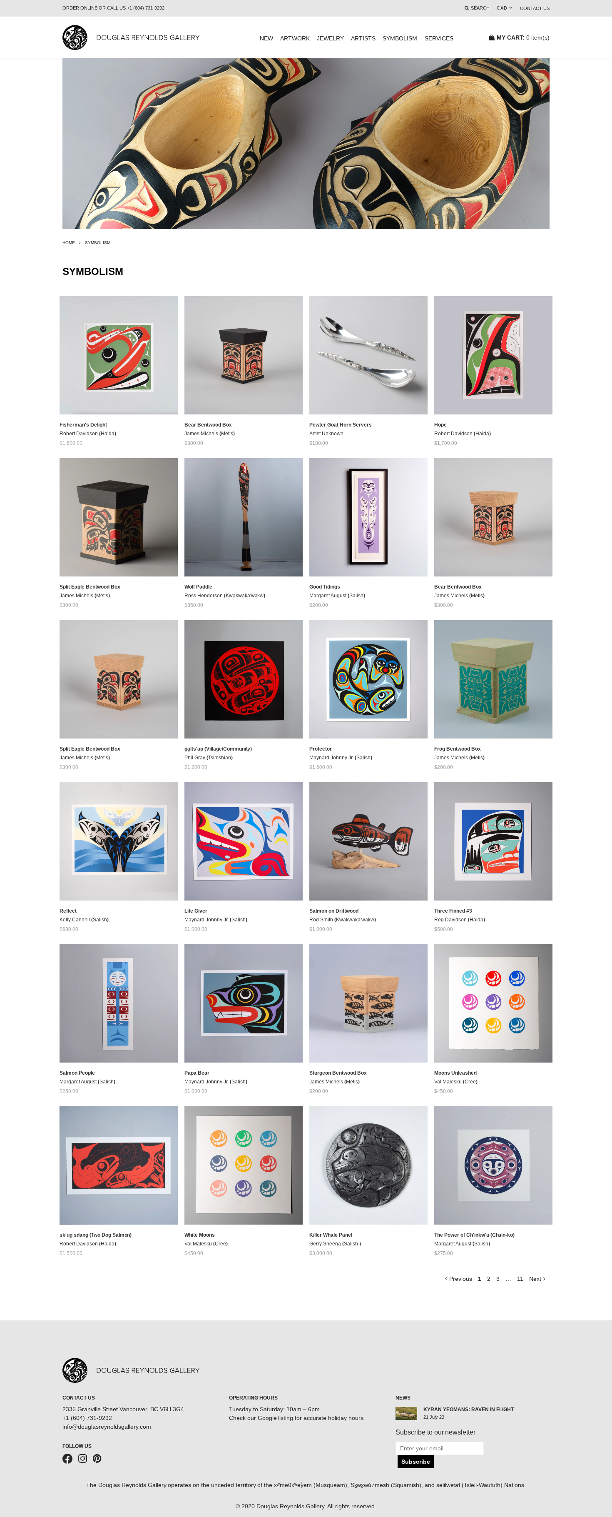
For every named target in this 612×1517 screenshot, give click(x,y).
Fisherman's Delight (83, 425)
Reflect (68, 911)
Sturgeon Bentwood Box (338, 1073)
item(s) (523, 37)
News (403, 1398)
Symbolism (400, 38)
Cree (470, 1082)
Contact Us (535, 8)
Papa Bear (196, 1073)
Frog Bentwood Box (457, 749)
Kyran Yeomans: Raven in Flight (468, 1409)
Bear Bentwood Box (208, 425)
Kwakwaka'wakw (245, 596)
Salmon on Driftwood (333, 911)
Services (439, 38)
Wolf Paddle (198, 587)
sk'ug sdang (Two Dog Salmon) (96, 1235)
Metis (227, 434)
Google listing (276, 1418)
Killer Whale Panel (330, 1235)
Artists (363, 38)
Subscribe (415, 1461)
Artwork (295, 38)
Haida (107, 434)
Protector (320, 749)
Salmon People (77, 1073)
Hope (440, 425)
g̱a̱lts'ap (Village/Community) (218, 749)
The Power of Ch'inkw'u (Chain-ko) (474, 1235)
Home (68, 242)
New (266, 38)
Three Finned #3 (453, 911)
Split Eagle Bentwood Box (90, 587)
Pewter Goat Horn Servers (340, 425)
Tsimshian (219, 758)
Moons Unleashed (455, 1073)
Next (535, 1278)
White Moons (199, 1235)
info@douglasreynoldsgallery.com (106, 1426)
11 (520, 1278)
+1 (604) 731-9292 (87, 1418)
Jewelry (330, 38)
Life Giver (195, 911)
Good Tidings (324, 587)
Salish (356, 596)
